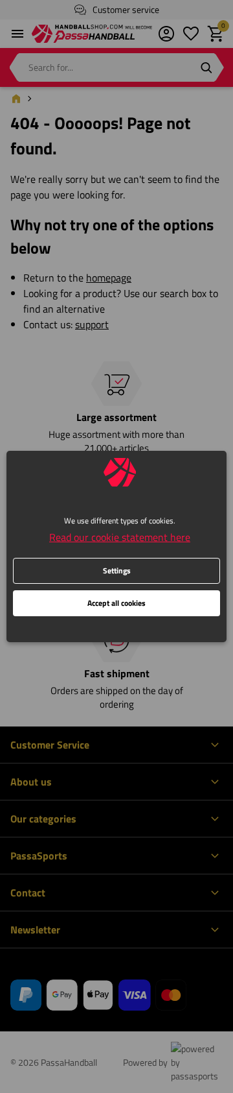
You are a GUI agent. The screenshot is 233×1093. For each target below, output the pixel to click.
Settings (117, 570)
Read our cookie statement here (119, 537)
